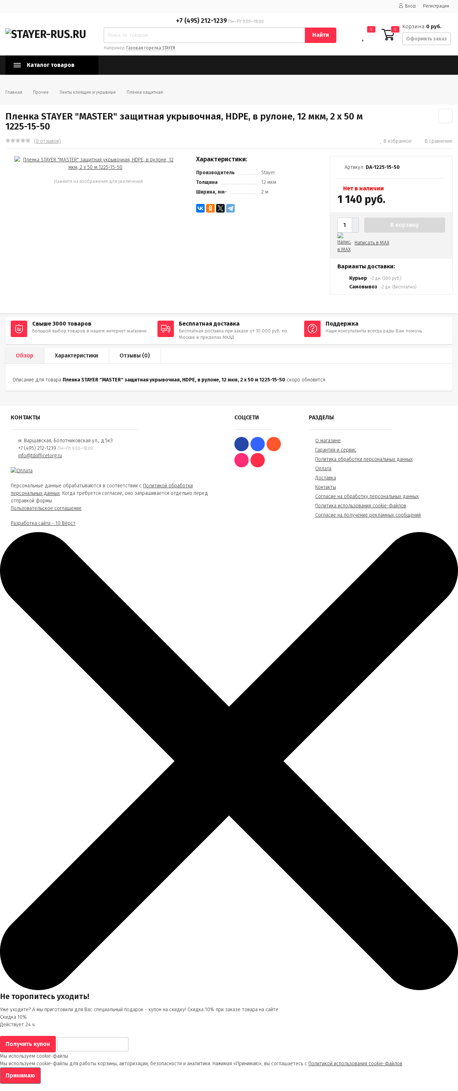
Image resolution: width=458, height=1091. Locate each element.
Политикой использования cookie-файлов (355, 1064)
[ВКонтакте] (200, 208)
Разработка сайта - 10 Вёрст (43, 523)
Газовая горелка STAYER (150, 47)
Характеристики (76, 355)
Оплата (323, 469)
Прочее (41, 92)
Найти (320, 34)
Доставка (325, 478)
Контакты (325, 487)
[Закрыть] (229, 988)
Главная (13, 92)
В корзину (404, 224)
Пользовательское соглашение (46, 508)
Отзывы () (135, 355)
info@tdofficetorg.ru (40, 456)
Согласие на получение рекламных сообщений (368, 515)
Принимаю (20, 1075)
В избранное (398, 141)
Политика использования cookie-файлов (360, 506)
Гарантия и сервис (335, 450)
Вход (410, 6)
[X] (220, 208)
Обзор (24, 355)
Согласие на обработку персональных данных (367, 496)
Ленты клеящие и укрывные (87, 92)
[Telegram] (230, 208)
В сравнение (439, 141)
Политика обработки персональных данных (364, 459)
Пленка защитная (145, 92)
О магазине (328, 441)
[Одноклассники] (210, 208)
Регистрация (436, 6)
